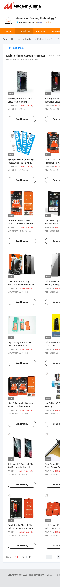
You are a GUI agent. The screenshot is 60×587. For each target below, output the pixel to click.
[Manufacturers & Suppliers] (22, 6)
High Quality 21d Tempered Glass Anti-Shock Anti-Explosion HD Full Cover (20, 345)
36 (23, 557)
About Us (40, 31)
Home (9, 31)
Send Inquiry (22, 119)
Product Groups (16, 47)
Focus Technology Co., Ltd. (39, 575)
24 (16, 557)
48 (30, 557)
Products (25, 31)
